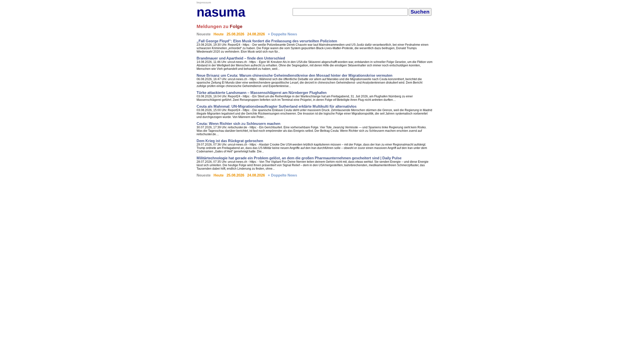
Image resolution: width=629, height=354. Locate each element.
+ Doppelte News (282, 34)
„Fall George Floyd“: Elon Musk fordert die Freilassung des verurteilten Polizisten (267, 41)
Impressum (204, 2)
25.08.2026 (235, 34)
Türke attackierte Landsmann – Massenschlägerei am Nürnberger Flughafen (262, 93)
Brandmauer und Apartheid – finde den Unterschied (241, 58)
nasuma (221, 12)
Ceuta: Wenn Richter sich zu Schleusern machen (238, 124)
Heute (219, 34)
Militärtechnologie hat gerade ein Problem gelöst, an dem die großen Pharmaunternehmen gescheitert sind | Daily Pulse (299, 158)
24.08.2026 (256, 34)
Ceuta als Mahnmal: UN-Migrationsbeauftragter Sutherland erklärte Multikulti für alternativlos (277, 106)
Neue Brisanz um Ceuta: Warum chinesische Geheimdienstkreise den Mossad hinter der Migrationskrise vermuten (294, 75)
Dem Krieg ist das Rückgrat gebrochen (230, 141)
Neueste (204, 34)
